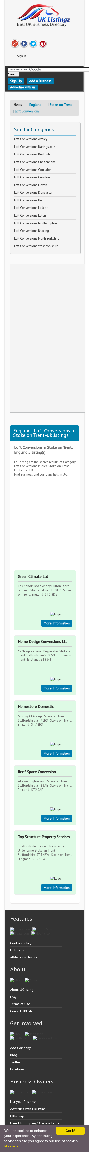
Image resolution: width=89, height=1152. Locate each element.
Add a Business (40, 81)
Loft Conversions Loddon (31, 208)
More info (11, 1146)
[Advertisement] (47, 338)
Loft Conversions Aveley (30, 139)
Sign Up (16, 81)
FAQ (13, 997)
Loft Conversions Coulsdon (33, 170)
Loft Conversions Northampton (35, 223)
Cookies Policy (20, 943)
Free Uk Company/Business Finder (35, 1123)
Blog (13, 1055)
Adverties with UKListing (28, 1109)
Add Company (20, 1048)
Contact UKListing (23, 1011)
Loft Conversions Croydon (32, 177)
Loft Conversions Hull (29, 200)
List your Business (23, 1102)
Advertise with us (22, 87)
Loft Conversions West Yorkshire (36, 246)
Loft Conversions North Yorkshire (36, 238)
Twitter (15, 1062)
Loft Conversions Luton (30, 215)
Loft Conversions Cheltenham (34, 162)
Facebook (17, 1069)
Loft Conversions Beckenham (34, 154)
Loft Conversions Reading (31, 231)
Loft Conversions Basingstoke (34, 147)
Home (18, 105)
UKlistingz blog (21, 1116)
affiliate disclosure (24, 957)
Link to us (17, 950)
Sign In (21, 56)
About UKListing (21, 989)
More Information (57, 623)
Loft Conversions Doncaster (33, 192)
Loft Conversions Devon (30, 185)
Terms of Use (20, 1004)
